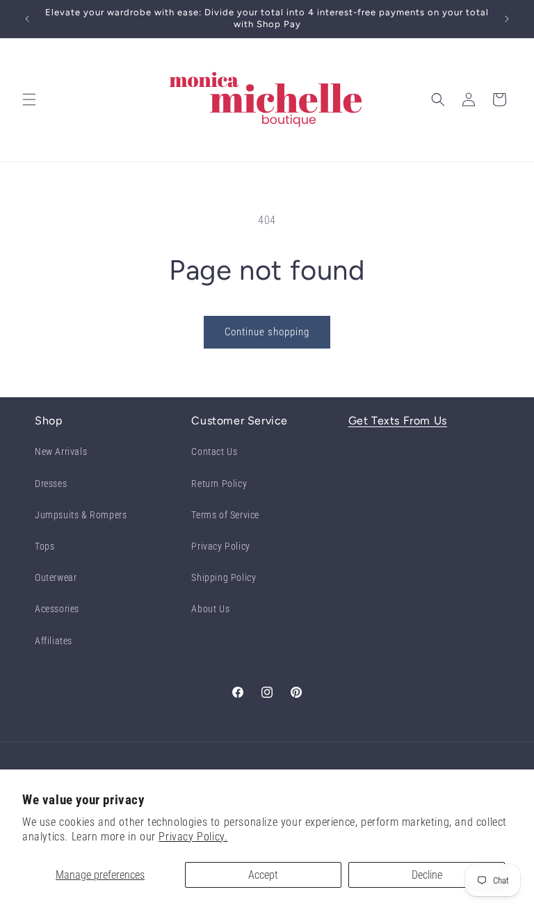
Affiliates (53, 640)
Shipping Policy (223, 577)
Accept (263, 874)
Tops (44, 546)
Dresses (51, 483)
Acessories (57, 608)
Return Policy (219, 483)
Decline (427, 874)
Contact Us (214, 451)
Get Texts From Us (397, 420)
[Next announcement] (507, 18)
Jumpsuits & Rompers (81, 514)
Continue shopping (267, 332)
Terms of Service (225, 514)
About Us (210, 608)
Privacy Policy (220, 546)
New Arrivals (61, 451)
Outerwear (55, 577)
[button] (29, 99)
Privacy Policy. (193, 836)
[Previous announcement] (27, 18)
